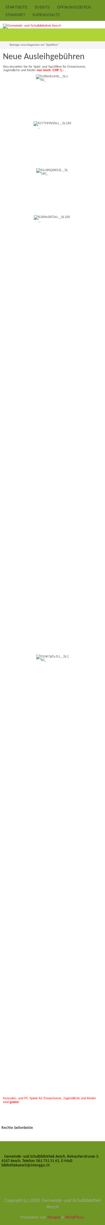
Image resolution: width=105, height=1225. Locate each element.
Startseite (16, 7)
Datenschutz (46, 15)
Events (42, 7)
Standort (15, 15)
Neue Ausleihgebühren (44, 57)
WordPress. (75, 1217)
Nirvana (53, 1217)
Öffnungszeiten (74, 7)
